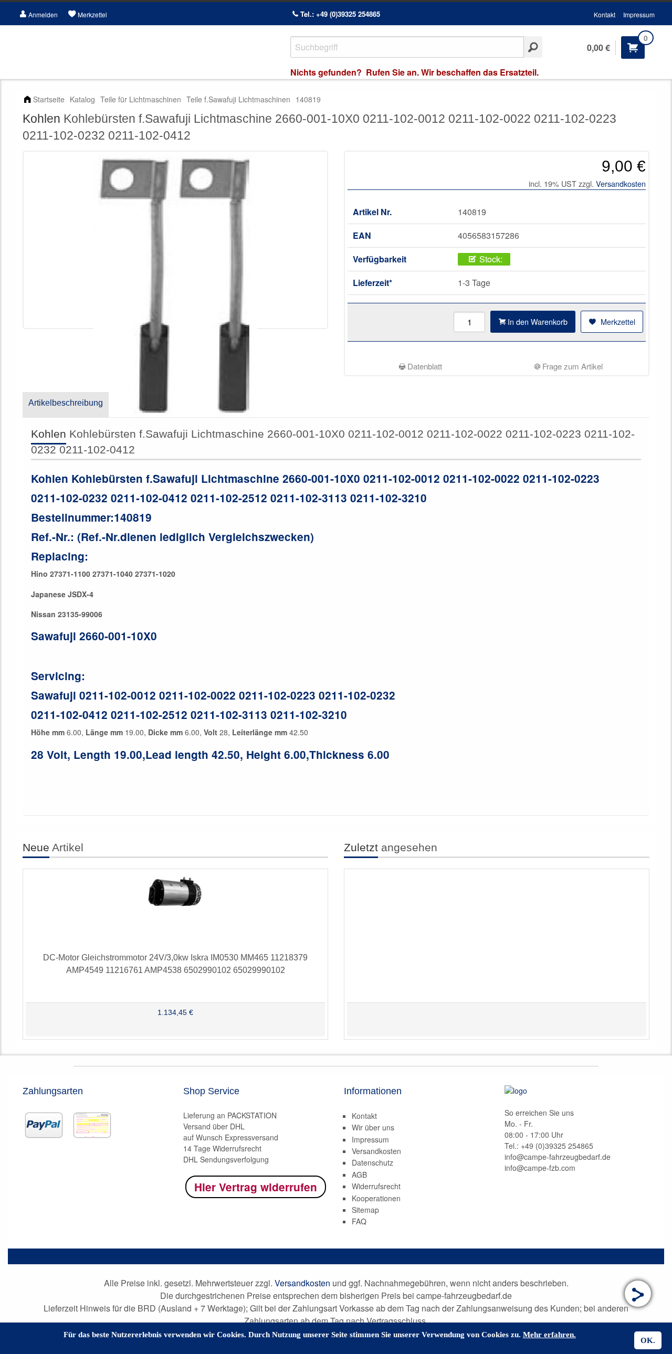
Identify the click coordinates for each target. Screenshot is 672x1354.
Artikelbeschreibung (65, 402)
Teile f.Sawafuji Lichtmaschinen (238, 99)
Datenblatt (423, 366)
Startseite (49, 99)
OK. (647, 1340)
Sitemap (365, 1209)
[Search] (533, 47)
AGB (359, 1174)
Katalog (82, 99)
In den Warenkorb (537, 321)
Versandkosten (621, 183)
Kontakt (604, 14)
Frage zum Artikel (571, 366)
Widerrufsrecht (376, 1186)
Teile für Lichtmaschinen (140, 99)
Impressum (639, 14)
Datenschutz (372, 1162)
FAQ (359, 1221)
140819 (308, 99)
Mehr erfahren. (549, 1334)
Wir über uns (373, 1127)
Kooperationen (376, 1198)
